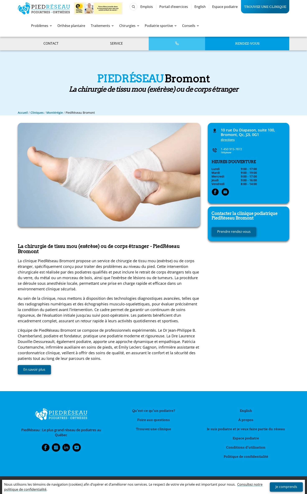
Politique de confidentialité (246, 457)
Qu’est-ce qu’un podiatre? (153, 411)
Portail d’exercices (173, 6)
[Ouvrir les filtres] (133, 6)
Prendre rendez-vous (234, 231)
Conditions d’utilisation (245, 447)
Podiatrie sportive (159, 25)
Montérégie (54, 113)
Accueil (23, 113)
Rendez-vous (247, 43)
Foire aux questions (153, 420)
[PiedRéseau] (61, 415)
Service (116, 43)
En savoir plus (34, 369)
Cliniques (37, 113)
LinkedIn (66, 449)
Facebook (45, 449)
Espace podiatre (225, 6)
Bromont (245, 216)
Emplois (146, 6)
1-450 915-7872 (231, 149)
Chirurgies (127, 25)
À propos (245, 420)
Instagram (56, 449)
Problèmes (39, 25)
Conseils (188, 25)
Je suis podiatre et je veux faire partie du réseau (246, 429)
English (200, 6)
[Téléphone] (176, 43)
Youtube (76, 449)
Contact (50, 43)
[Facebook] (215, 192)
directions (228, 140)
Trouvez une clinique (265, 7)
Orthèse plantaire (71, 25)
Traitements (100, 25)
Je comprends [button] (286, 486)
